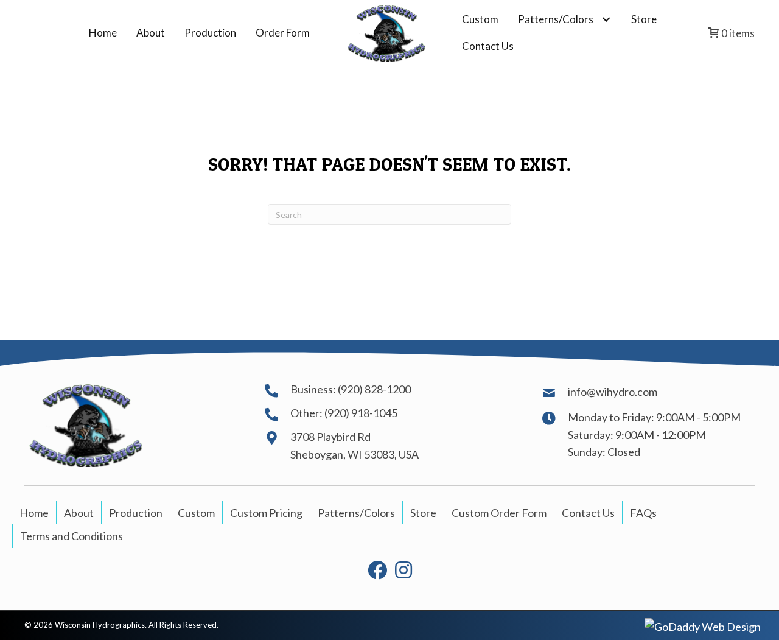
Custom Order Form (499, 512)
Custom (196, 512)
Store (423, 512)
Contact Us (588, 512)
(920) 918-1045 (360, 413)
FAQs (643, 512)
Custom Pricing (266, 512)
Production (135, 512)
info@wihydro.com (612, 391)
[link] (103, 32)
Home (34, 512)
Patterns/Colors (356, 512)
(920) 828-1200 (374, 389)
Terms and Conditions (71, 536)
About (79, 512)
